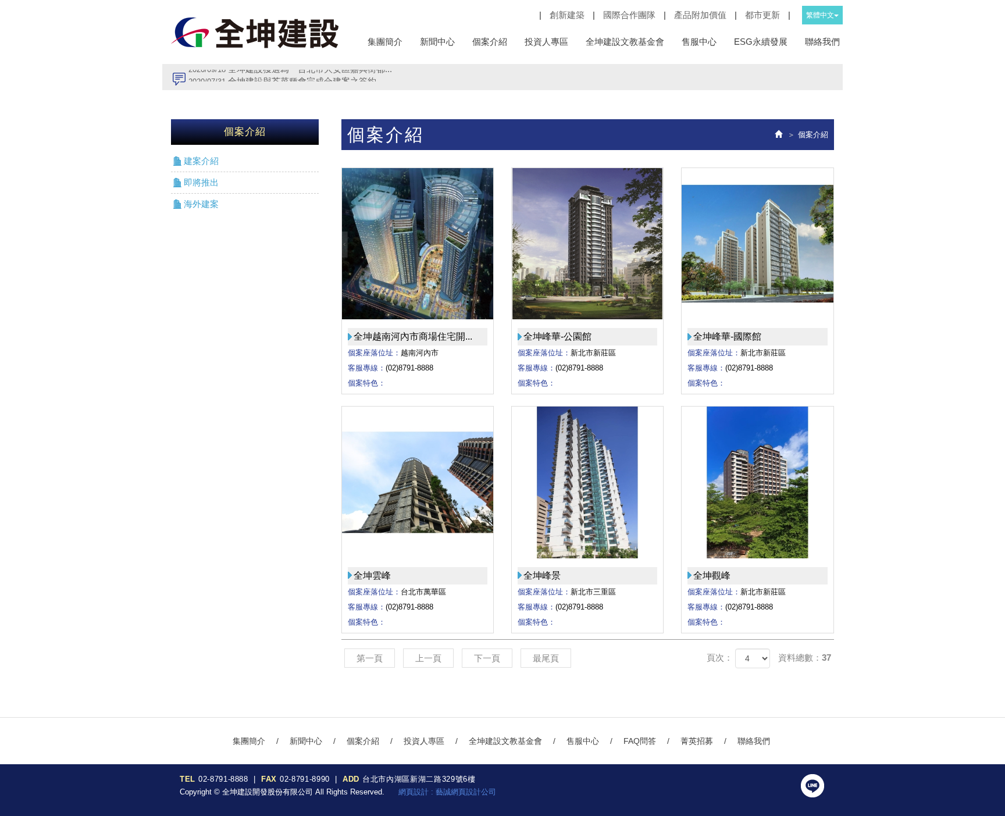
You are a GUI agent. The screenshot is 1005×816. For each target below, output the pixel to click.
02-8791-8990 (305, 779)
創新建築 (567, 15)
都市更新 (762, 15)
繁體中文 (820, 15)
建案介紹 (201, 161)
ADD (351, 779)
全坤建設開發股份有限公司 (255, 32)
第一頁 (370, 658)
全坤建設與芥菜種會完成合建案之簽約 (282, 76)
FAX (269, 779)
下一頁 (487, 658)
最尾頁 (546, 658)
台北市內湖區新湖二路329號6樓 (418, 779)
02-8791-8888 (223, 779)
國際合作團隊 (629, 15)
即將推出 (201, 182)
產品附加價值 (700, 15)
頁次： (720, 657)
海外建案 (201, 204)
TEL (187, 779)
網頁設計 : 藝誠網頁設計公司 (447, 792)
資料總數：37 (804, 657)
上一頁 (428, 658)
